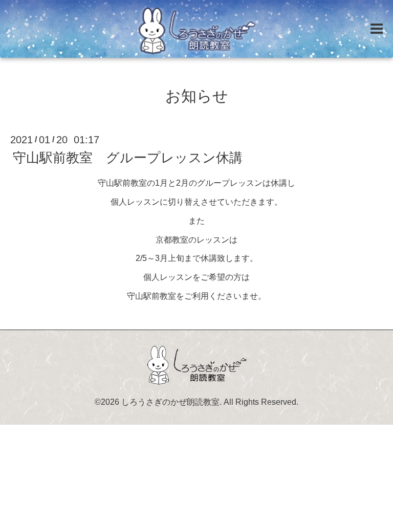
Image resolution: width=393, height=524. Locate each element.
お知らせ (196, 96)
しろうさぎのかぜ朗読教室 (170, 402)
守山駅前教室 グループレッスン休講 (128, 157)
